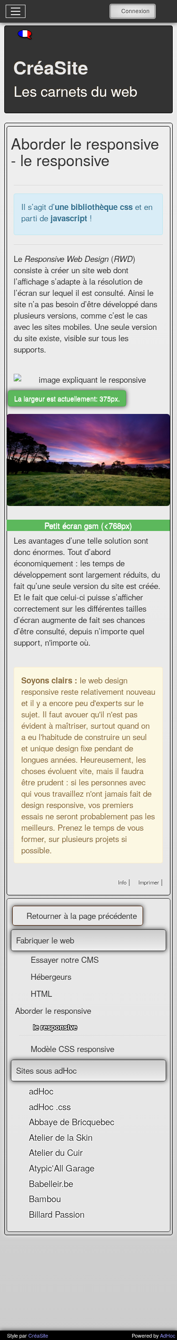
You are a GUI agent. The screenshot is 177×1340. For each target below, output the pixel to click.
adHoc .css (50, 1106)
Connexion (135, 11)
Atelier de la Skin (61, 1137)
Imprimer (148, 882)
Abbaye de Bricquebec (71, 1121)
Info (122, 882)
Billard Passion (56, 1214)
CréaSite (38, 1335)
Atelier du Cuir (56, 1152)
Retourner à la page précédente (81, 915)
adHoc (41, 1091)
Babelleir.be (51, 1183)
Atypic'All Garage (61, 1168)
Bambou (45, 1198)
